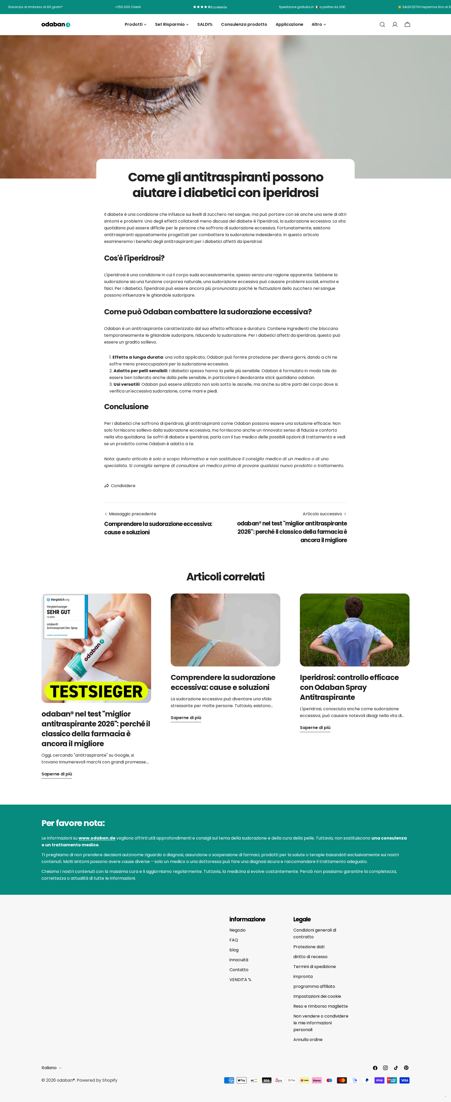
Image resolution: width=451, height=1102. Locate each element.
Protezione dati (308, 947)
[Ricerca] (382, 24)
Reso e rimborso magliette (320, 1006)
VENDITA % (240, 980)
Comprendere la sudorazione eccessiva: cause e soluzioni (223, 682)
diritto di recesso (310, 957)
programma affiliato (314, 986)
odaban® (66, 1080)
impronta (303, 976)
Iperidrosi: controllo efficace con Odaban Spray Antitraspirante (349, 687)
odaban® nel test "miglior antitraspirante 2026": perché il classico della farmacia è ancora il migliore (95, 729)
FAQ (233, 940)
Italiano (49, 1068)
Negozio (237, 930)
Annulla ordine (308, 1040)
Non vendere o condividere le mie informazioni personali (320, 1023)
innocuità (238, 960)
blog (234, 950)
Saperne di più (56, 774)
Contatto (238, 970)
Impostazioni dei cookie (317, 996)
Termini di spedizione (314, 967)
